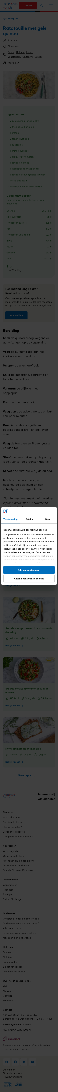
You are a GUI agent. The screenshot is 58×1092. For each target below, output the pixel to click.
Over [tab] (47, 519)
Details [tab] (29, 519)
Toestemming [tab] (10, 519)
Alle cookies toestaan (29, 570)
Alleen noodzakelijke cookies (29, 578)
